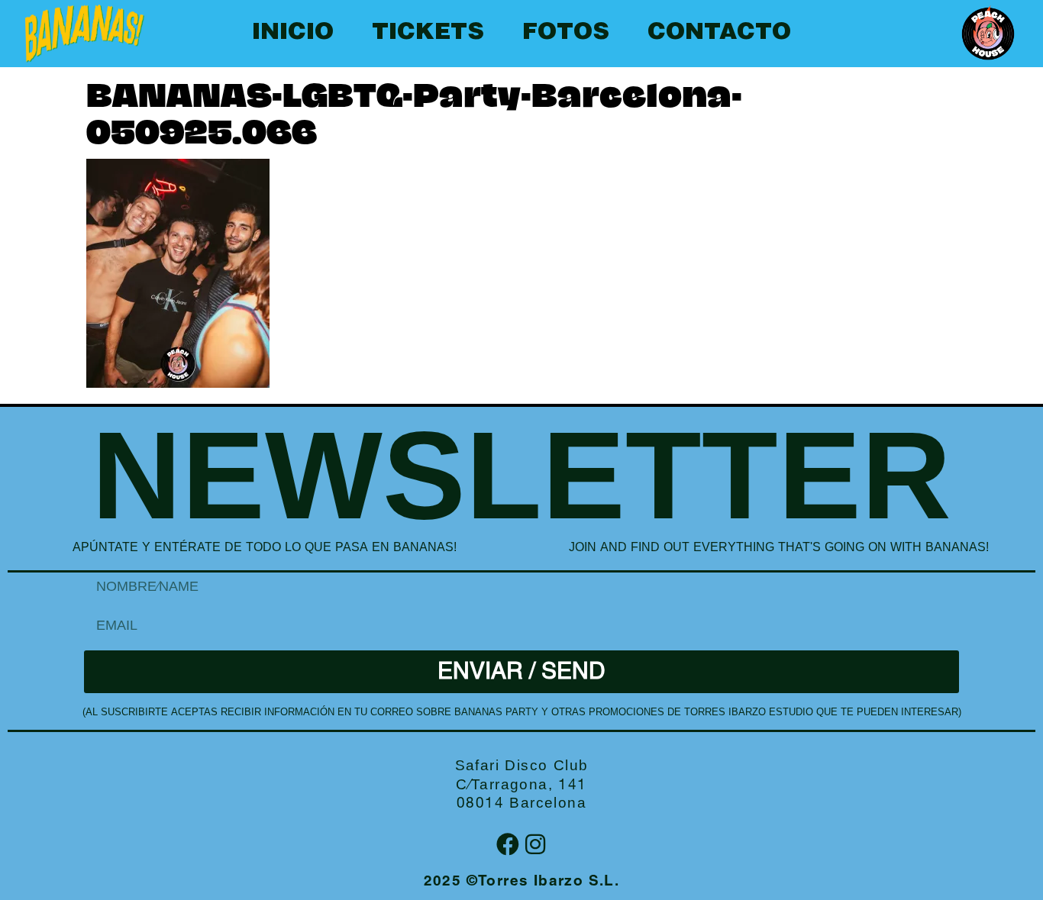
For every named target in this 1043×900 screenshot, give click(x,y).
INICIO (293, 33)
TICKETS (428, 33)
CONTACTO (719, 33)
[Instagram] (535, 844)
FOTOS (565, 33)
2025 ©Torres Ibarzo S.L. (522, 882)
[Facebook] (508, 844)
